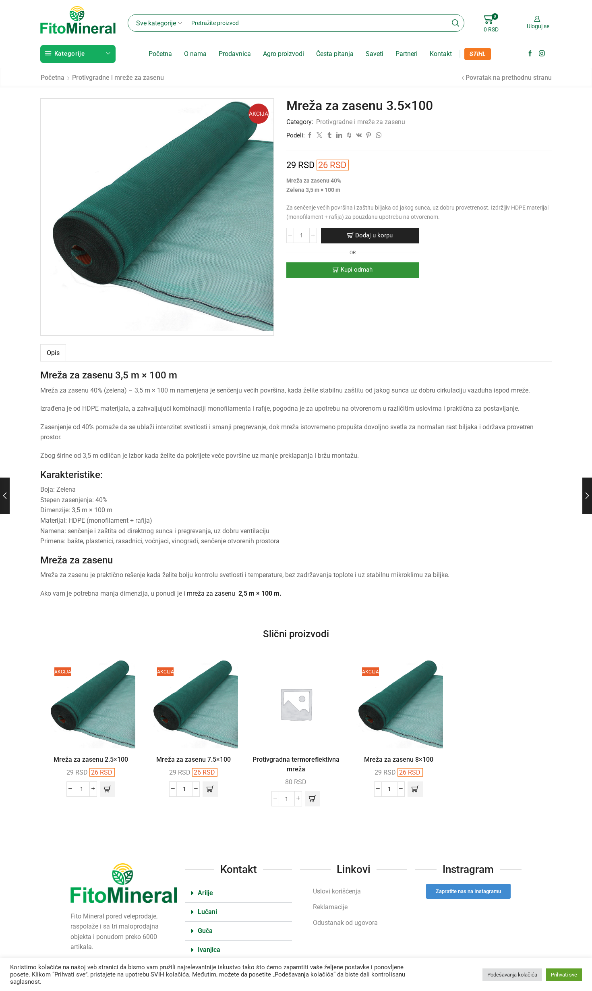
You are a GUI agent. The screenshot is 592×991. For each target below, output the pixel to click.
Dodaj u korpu (374, 235)
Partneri (406, 54)
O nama (195, 54)
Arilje (205, 893)
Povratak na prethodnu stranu (509, 77)
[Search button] (455, 23)
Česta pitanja (335, 54)
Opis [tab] (53, 353)
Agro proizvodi (283, 54)
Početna (160, 54)
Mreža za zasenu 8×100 (398, 759)
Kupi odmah (357, 269)
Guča (205, 931)
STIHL (478, 54)
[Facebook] (530, 53)
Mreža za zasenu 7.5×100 (193, 759)
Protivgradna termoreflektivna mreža (296, 764)
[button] (107, 789)
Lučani (207, 912)
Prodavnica (235, 54)
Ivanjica (209, 950)
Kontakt (441, 54)
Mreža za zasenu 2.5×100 (91, 759)
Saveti (374, 54)
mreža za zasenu (234, 593)
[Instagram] (542, 53)
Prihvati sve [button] (564, 975)
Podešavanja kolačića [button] (512, 975)
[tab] (53, 352)
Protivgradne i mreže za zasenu (118, 77)
